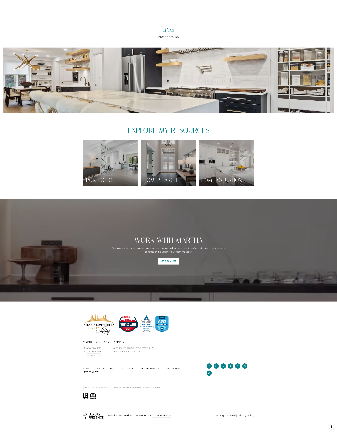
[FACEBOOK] (209, 366)
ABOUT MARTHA (105, 368)
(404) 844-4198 (93, 351)
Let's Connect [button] (168, 261)
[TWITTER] (237, 366)
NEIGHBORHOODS (150, 368)
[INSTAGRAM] (216, 366)
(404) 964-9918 (93, 348)
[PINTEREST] (244, 366)
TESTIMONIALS (174, 368)
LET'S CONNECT (90, 372)
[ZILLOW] (209, 373)
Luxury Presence (161, 415)
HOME (86, 368)
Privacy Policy (246, 415)
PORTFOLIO (127, 368)
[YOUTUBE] (230, 366)
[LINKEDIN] (223, 366)
